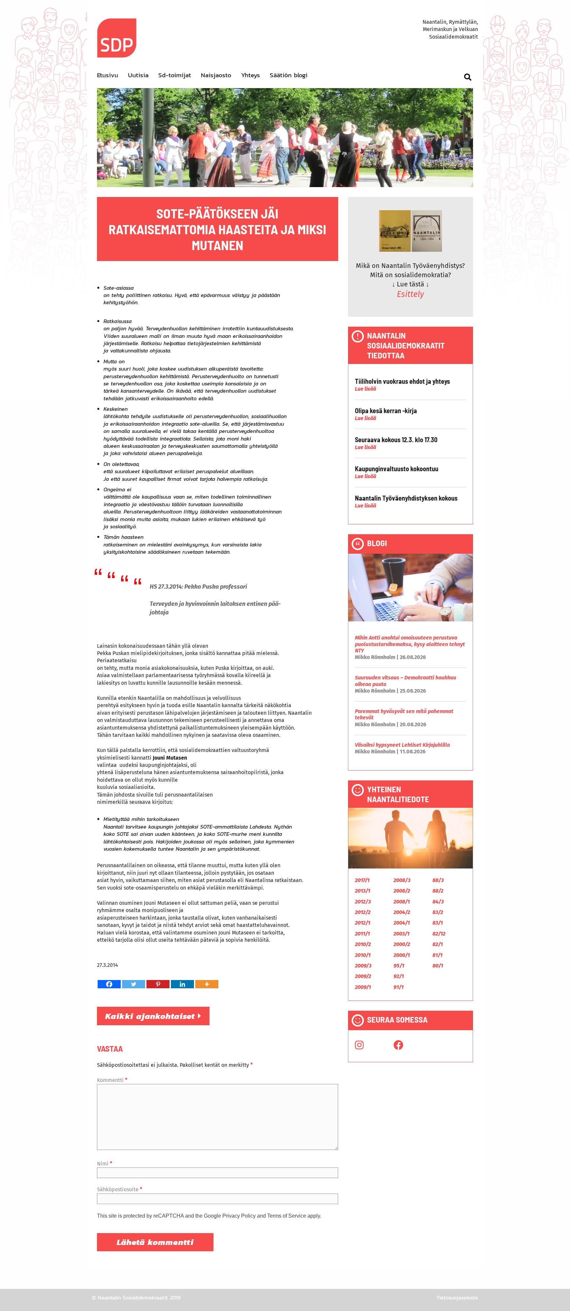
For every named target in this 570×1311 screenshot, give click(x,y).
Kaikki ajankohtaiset (151, 1016)
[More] (206, 984)
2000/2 (402, 944)
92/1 (399, 976)
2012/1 (362, 923)
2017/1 (362, 880)
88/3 (438, 880)
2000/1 (402, 955)
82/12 (438, 934)
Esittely (410, 294)
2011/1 (362, 934)
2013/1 (362, 891)
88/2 (437, 891)
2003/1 (401, 934)
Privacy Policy (239, 1216)
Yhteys (250, 75)
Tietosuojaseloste (457, 1297)
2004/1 (402, 923)
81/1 (437, 955)
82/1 (437, 944)
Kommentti (112, 1080)
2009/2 (363, 976)
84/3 (438, 902)
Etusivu (107, 75)
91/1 (398, 987)
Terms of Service (286, 1216)
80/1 (437, 966)
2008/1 (402, 902)
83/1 (437, 923)
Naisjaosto (216, 75)
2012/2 (362, 912)
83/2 (437, 912)
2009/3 (363, 966)
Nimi (104, 1164)
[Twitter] (133, 984)
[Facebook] (109, 984)
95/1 (399, 966)
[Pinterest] (158, 984)
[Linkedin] (182, 984)
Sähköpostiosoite (119, 1189)
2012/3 (363, 902)
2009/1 (363, 987)
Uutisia (138, 75)
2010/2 (363, 944)
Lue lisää (365, 389)
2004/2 (402, 912)
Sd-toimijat (174, 75)
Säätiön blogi (288, 75)
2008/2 (402, 891)
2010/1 (362, 955)
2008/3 (402, 880)
